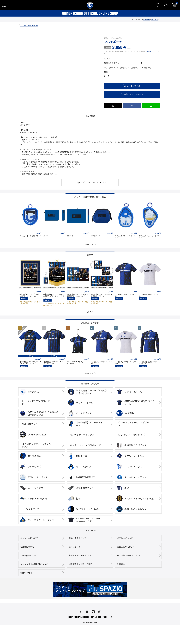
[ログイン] (150, 51)
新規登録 (146, 19)
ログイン (154, 19)
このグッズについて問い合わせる (90, 182)
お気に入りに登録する (134, 94)
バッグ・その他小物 (29, 25)
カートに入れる (134, 86)
